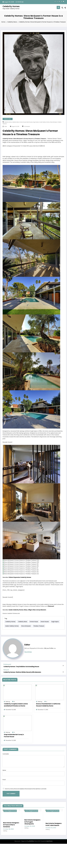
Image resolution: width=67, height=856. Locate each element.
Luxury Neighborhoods (10, 811)
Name (4, 770)
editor (5, 126)
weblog (8, 701)
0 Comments (27, 126)
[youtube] (63, 1)
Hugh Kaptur (36, 122)
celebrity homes (8, 122)
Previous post (7, 664)
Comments (6, 754)
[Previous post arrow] (63, 666)
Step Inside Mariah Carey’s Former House (14, 736)
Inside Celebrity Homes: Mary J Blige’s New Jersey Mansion (27, 610)
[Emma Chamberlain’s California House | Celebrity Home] (49, 692)
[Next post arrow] (63, 672)
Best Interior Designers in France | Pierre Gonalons (11, 825)
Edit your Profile (48, 648)
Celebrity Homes (11, 6)
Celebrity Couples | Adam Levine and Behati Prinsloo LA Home (16, 705)
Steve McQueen (53, 122)
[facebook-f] (55, 1)
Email (4, 779)
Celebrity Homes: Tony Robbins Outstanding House (21, 666)
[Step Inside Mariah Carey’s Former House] (17, 723)
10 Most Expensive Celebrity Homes (20, 577)
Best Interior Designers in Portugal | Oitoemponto (32, 822)
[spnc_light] (65, 7)
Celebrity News (7, 119)
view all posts (28, 652)
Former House (23, 122)
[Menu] (58, 7)
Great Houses (29, 122)
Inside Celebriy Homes (44, 122)
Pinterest (51, 606)
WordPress (31, 841)
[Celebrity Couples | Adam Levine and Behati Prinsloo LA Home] (17, 692)
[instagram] (61, 1)
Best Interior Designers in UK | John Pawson (54, 824)
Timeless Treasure (38, 626)
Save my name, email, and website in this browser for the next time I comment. (25, 789)
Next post (6, 669)
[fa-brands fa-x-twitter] (57, 1)
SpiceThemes (49, 841)
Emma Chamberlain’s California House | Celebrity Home (48, 705)
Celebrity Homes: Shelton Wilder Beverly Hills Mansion (22, 672)
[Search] (62, 7)
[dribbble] (59, 1)
